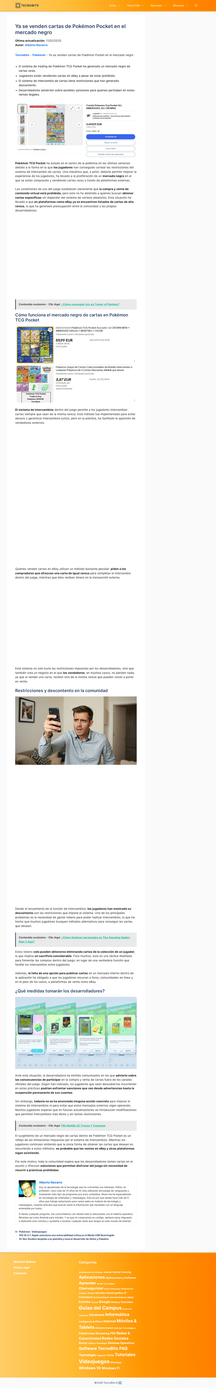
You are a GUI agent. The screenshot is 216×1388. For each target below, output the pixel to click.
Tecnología (87, 1355)
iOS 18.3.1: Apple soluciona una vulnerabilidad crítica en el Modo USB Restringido (66, 1235)
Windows (178, 5)
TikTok (110, 1355)
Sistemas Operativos (121, 1343)
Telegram (101, 1355)
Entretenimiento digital (121, 1297)
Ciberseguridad (91, 1288)
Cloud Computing (112, 1289)
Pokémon (39, 55)
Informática (117, 1314)
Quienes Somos (25, 1261)
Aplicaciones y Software (121, 1277)
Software (88, 1348)
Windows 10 (90, 1368)
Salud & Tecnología (97, 1343)
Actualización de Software (91, 1272)
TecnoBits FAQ (112, 1348)
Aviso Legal (22, 1267)
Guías (112, 5)
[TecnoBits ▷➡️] (27, 5)
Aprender (156, 5)
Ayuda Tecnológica (106, 1284)
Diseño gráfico (115, 1293)
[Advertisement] (76, 240)
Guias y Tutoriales (122, 1302)
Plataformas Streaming (94, 1333)
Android (108, 1272)
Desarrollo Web (96, 1293)
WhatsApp (115, 1362)
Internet (109, 1321)
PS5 (113, 1333)
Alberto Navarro (36, 45)
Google (104, 1302)
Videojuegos (39, 1231)
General (94, 1302)
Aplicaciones (92, 1277)
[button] (196, 5)
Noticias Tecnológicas (125, 1328)
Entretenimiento (101, 1297)
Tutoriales (125, 1354)
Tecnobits (22, 55)
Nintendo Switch (104, 1328)
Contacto (20, 1273)
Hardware (96, 1315)
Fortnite (84, 1302)
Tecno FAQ (133, 5)
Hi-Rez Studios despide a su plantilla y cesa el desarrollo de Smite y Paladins (64, 1238)
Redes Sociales (115, 1338)
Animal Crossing (122, 1272)
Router (83, 1343)
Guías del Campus (100, 1308)
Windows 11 (111, 1368)
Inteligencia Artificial (91, 1321)
